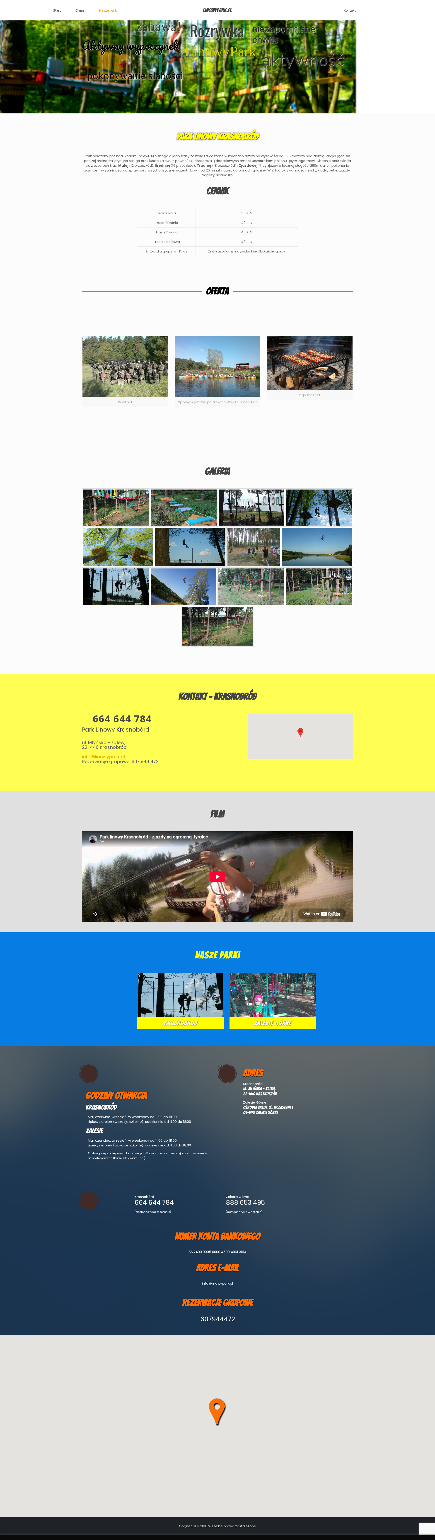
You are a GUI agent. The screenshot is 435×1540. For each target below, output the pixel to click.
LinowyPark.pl (217, 10)
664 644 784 (122, 718)
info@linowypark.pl (103, 757)
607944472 (217, 1319)
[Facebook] (217, 1533)
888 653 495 (245, 1202)
